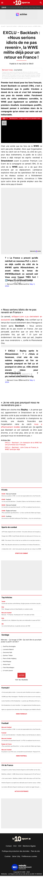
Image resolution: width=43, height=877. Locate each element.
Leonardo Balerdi (8, 649)
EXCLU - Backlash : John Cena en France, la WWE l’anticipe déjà (21, 448)
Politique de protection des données (15, 851)
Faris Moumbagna (8, 667)
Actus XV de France (21, 791)
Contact (9, 846)
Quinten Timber (8, 655)
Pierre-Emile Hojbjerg (9, 658)
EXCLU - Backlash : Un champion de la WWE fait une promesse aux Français (23, 444)
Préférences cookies (29, 856)
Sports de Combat (11, 26)
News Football (21, 756)
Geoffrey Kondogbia (9, 646)
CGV (19, 846)
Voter (21, 675)
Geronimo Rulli (7, 652)
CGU (15, 846)
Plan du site (35, 851)
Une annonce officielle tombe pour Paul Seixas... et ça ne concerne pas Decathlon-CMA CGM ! (22, 7)
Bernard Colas (7, 70)
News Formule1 (21, 714)
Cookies (8, 856)
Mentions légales (29, 846)
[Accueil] (21, 2)
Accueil (3, 26)
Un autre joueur (8, 670)
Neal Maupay (7, 661)
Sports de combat (21, 553)
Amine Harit (6, 664)
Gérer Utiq (16, 856)
